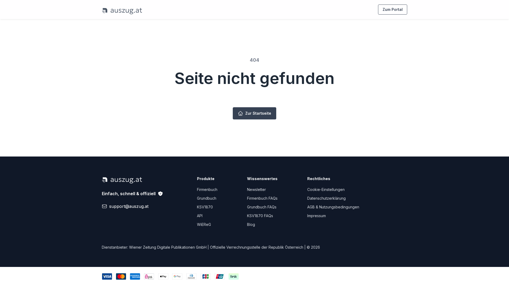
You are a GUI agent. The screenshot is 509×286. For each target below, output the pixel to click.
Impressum (316, 215)
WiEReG (204, 224)
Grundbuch (206, 198)
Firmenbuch (207, 189)
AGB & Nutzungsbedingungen (333, 207)
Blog (251, 224)
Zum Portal (393, 9)
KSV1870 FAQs (260, 215)
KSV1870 (205, 207)
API (200, 215)
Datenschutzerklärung (326, 198)
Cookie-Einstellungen (326, 189)
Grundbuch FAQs (262, 207)
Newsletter (256, 189)
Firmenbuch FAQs (262, 198)
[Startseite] (122, 9)
